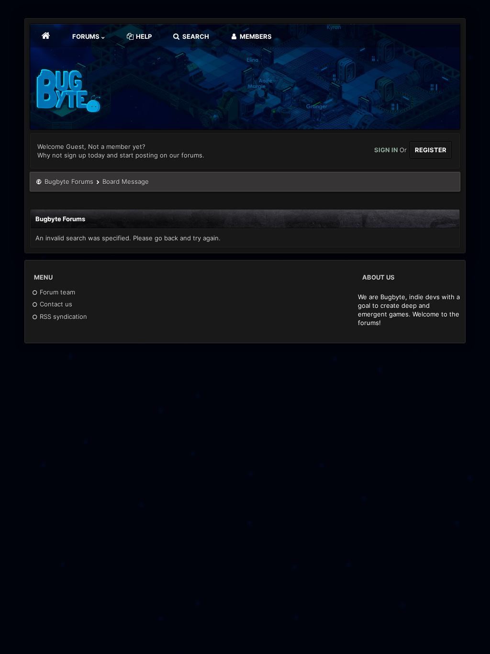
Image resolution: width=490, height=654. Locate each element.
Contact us (55, 304)
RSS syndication (62, 316)
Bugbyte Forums (69, 181)
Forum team (56, 292)
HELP (143, 36)
